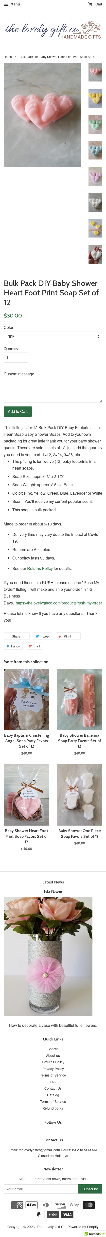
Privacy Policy (53, 1068)
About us (53, 1055)
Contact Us (53, 1088)
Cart (98, 3)
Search (53, 1048)
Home (8, 56)
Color (8, 327)
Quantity (11, 349)
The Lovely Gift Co (51, 1226)
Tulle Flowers (53, 891)
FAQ (53, 1081)
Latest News (53, 882)
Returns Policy (40, 568)
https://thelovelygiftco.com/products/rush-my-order (59, 603)
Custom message (19, 374)
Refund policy (53, 1108)
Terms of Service (53, 1075)
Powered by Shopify (83, 1226)
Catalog (53, 1094)
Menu (15, 3)
